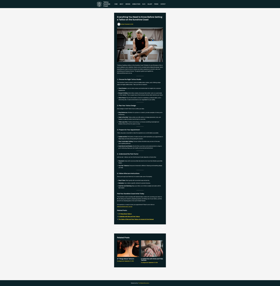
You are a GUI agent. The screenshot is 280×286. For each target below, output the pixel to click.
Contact (163, 4)
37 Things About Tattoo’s (125, 214)
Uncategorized (120, 261)
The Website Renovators (143, 283)
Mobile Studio (136, 4)
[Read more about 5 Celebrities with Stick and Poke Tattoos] (152, 248)
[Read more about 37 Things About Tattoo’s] (128, 248)
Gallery (150, 4)
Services (127, 4)
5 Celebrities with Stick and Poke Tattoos (129, 216)
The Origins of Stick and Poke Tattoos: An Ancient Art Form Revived (136, 219)
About (121, 4)
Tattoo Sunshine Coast (106, 4)
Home (115, 4)
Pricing (156, 4)
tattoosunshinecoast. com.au (124, 206)
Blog (143, 4)
